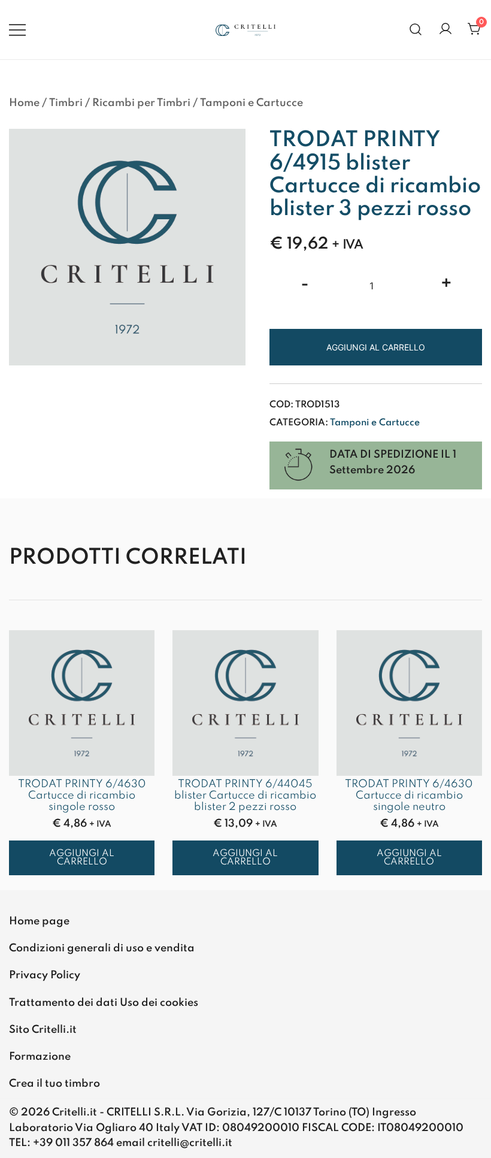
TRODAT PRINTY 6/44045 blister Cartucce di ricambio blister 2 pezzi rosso (245, 795)
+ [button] (446, 285)
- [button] (305, 285)
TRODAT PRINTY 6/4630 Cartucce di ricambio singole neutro (409, 795)
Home (24, 103)
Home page (39, 921)
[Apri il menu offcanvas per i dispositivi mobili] (17, 29)
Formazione (40, 1056)
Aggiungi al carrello (375, 347)
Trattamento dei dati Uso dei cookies (103, 1002)
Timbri (66, 103)
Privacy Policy (44, 975)
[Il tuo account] (445, 30)
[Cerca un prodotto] (415, 29)
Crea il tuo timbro (54, 1083)
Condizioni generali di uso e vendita (102, 948)
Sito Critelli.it (43, 1029)
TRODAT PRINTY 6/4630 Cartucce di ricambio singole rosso (82, 795)
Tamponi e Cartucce (251, 103)
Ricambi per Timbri (141, 103)
